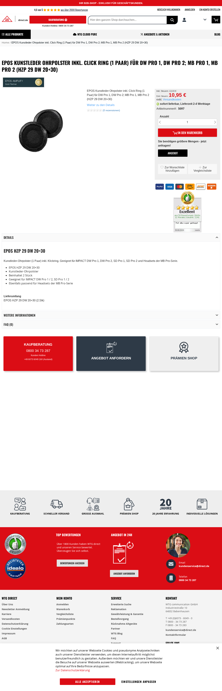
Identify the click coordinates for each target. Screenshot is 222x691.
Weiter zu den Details (101, 105)
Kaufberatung (57, 19)
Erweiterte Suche (121, 604)
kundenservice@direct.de (194, 566)
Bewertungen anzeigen (72, 563)
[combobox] (121, 20)
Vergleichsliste (65, 614)
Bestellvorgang (120, 619)
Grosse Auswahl (93, 513)
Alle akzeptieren (87, 682)
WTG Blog (116, 633)
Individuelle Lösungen (202, 513)
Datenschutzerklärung (15, 623)
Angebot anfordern (124, 573)
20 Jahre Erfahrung (165, 513)
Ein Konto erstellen (209, 9)
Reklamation (118, 609)
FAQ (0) (8, 324)
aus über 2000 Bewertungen (74, 10)
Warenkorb (63, 609)
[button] (194, 20)
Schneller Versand (56, 513)
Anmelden (190, 9)
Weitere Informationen (19, 315)
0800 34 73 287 (187, 580)
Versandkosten (172, 99)
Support (116, 643)
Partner (115, 628)
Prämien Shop (129, 513)
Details (9, 237)
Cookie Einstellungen (14, 628)
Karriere (6, 614)
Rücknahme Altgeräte (124, 623)
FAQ (113, 638)
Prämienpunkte (65, 619)
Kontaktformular (176, 634)
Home (5, 42)
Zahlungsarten (65, 623)
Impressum (8, 633)
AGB (4, 638)
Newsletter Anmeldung (15, 609)
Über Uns (7, 604)
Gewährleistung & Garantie (127, 614)
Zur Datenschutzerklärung (73, 670)
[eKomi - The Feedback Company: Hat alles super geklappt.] (187, 231)
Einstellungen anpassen (138, 682)
